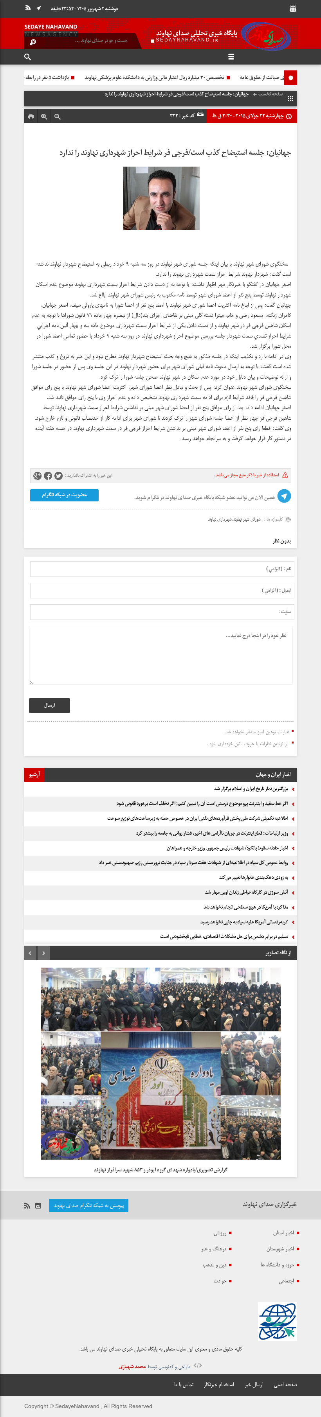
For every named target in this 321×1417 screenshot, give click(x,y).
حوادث (220, 1281)
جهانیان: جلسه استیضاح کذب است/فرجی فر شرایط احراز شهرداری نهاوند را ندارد (175, 153)
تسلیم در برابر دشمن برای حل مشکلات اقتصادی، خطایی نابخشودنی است (224, 937)
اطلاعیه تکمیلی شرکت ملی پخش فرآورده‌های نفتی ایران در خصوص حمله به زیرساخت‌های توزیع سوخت (197, 819)
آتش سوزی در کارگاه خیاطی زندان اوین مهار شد (246, 892)
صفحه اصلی (285, 1384)
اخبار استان (283, 1232)
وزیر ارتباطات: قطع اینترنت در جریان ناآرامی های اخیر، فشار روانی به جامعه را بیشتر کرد (212, 833)
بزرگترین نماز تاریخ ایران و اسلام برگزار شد (251, 789)
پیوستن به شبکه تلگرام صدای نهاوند (89, 1205)
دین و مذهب (214, 1265)
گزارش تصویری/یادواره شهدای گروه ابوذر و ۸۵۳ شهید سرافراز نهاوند (160, 1170)
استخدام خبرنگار (219, 1384)
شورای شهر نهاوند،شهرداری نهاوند (234, 519)
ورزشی (220, 1232)
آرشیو (34, 774)
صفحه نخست (270, 94)
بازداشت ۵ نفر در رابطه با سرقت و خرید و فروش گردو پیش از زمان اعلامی (98, 78)
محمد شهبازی (132, 1367)
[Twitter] (58, 476)
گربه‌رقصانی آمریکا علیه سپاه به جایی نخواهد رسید (244, 922)
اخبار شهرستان (280, 1249)
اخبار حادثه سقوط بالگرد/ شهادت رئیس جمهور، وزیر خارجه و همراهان (227, 848)
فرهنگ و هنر (213, 1249)
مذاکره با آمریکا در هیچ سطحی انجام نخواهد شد (246, 907)
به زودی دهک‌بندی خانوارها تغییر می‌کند (253, 878)
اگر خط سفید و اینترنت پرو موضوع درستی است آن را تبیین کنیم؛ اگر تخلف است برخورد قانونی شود (202, 804)
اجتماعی (286, 1281)
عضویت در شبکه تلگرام (64, 495)
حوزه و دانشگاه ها (277, 1265)
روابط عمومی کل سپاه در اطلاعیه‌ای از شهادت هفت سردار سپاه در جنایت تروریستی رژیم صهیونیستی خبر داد (193, 863)
